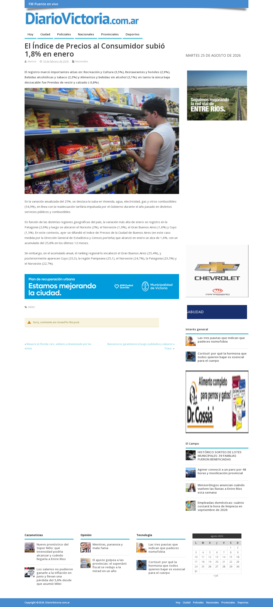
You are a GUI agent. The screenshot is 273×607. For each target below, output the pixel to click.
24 (196, 566)
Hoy (30, 34)
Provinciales (110, 34)
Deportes (132, 34)
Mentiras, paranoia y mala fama (108, 546)
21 (223, 561)
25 (203, 566)
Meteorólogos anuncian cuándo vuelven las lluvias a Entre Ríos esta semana (221, 488)
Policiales (64, 34)
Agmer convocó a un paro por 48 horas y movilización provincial (222, 471)
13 (216, 557)
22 (230, 561)
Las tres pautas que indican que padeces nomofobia (221, 339)
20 (216, 561)
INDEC (31, 307)
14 (223, 557)
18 (203, 561)
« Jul (215, 575)
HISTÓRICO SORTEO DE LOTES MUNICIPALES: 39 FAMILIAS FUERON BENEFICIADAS (219, 455)
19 (209, 561)
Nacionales (86, 34)
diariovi (32, 61)
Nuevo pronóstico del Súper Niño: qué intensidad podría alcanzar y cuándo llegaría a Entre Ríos (53, 551)
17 (196, 561)
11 (203, 557)
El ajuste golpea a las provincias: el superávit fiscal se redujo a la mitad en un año (110, 565)
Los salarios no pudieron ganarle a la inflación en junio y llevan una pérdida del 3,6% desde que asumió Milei (55, 576)
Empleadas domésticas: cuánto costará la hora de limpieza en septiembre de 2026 (221, 506)
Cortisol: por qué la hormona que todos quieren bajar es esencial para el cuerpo (222, 357)
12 (209, 557)
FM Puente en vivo (43, 4)
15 (230, 557)
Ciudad (45, 34)
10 (196, 557)
